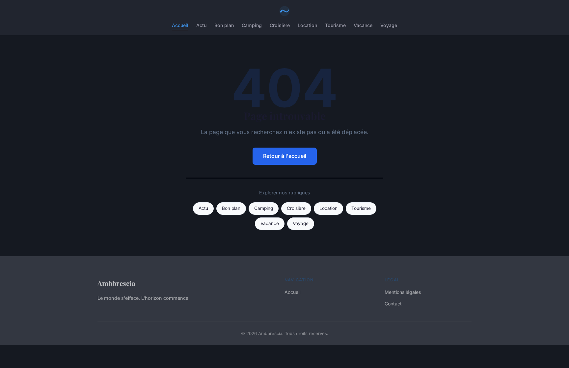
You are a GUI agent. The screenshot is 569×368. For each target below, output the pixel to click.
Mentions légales (403, 292)
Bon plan (224, 25)
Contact (393, 303)
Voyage (388, 25)
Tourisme (335, 25)
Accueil (180, 25)
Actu (201, 25)
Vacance (363, 25)
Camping (252, 25)
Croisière (280, 25)
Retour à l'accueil (284, 156)
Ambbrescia (116, 283)
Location (307, 25)
